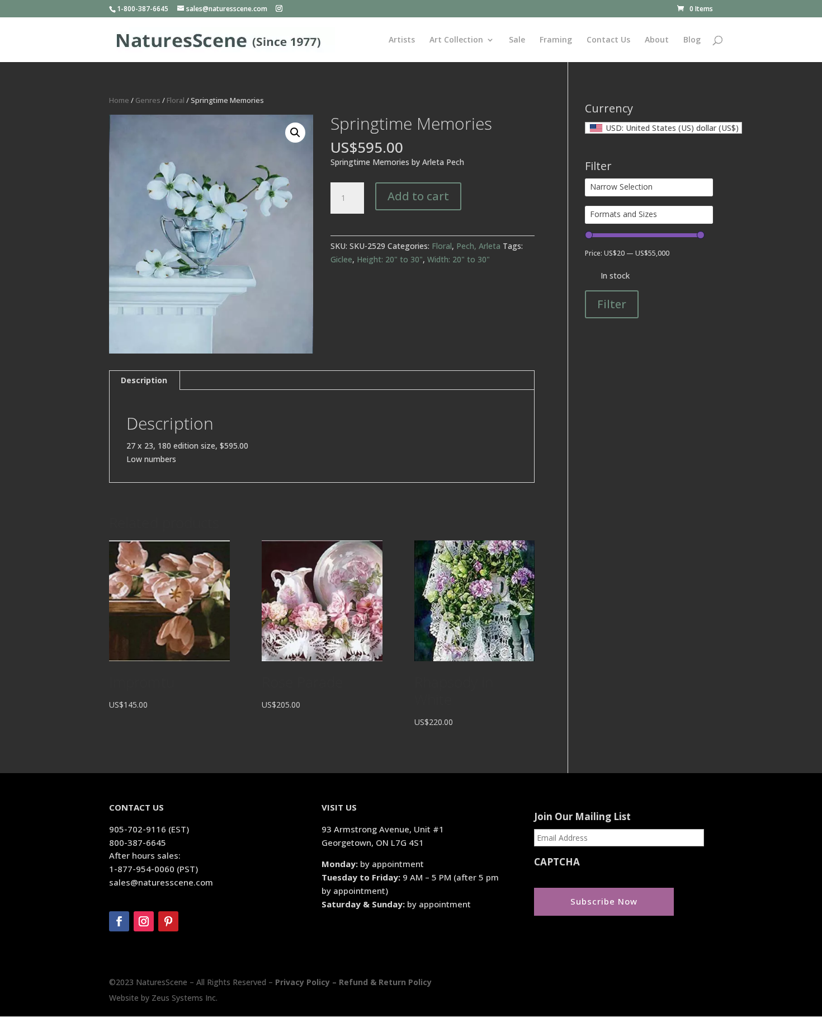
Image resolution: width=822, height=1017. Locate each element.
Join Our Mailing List (582, 817)
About (657, 40)
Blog (692, 40)
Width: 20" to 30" (458, 259)
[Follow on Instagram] (144, 921)
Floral (176, 100)
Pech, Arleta (478, 246)
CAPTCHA (557, 862)
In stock (615, 275)
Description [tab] (144, 380)
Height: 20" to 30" (390, 259)
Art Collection (456, 40)
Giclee (341, 259)
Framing (556, 40)
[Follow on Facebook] (119, 921)
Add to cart (418, 196)
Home (119, 100)
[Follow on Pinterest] (168, 921)
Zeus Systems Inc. (185, 997)
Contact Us (608, 40)
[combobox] (663, 128)
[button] (295, 133)
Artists (402, 40)
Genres (147, 100)
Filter (611, 304)
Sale (517, 40)
